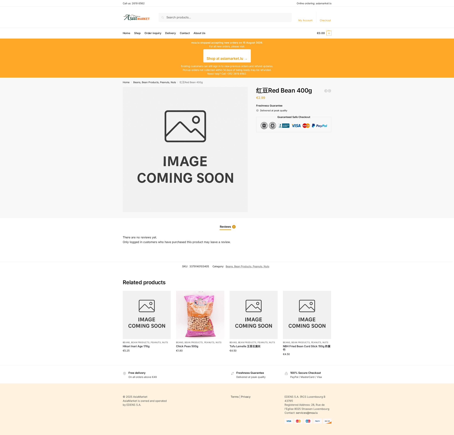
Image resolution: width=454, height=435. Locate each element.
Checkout (325, 20)
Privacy (245, 396)
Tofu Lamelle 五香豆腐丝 (245, 346)
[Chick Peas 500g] (200, 315)
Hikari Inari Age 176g (136, 346)
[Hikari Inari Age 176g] (147, 315)
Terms (235, 396)
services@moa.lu (307, 412)
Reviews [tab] (227, 226)
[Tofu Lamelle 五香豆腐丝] (254, 315)
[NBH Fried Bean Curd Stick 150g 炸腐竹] (307, 315)
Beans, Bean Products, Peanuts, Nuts (154, 82)
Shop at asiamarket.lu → (227, 58)
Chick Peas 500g (187, 346)
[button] (324, 33)
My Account (305, 20)
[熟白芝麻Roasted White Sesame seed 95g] (326, 91)
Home (126, 82)
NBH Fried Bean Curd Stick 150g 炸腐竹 (306, 348)
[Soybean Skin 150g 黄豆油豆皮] (329, 91)
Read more (146, 358)
